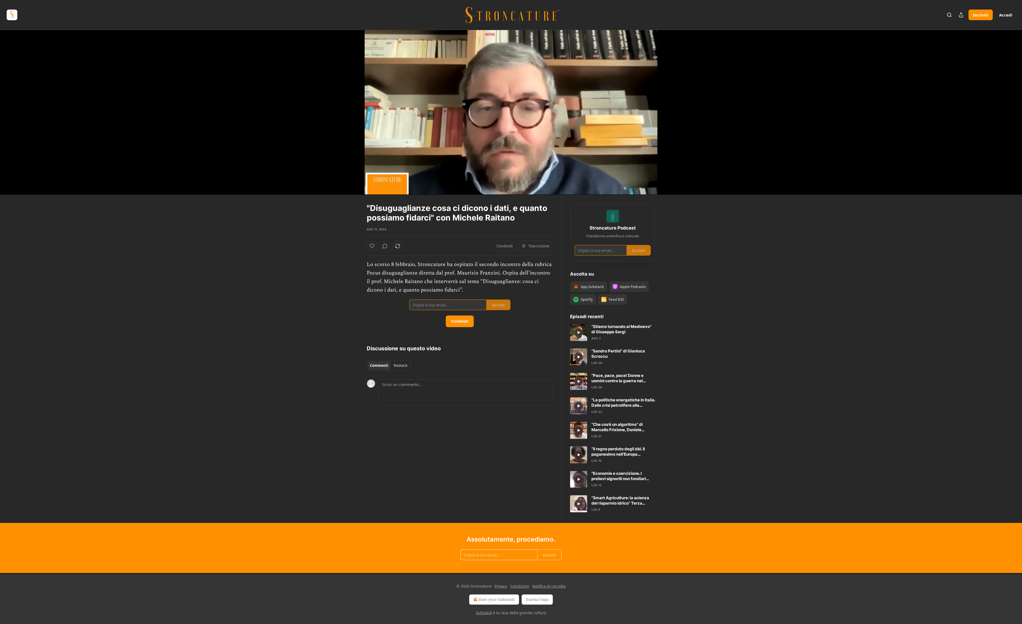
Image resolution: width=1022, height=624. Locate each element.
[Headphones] (354, 118)
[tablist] (389, 365)
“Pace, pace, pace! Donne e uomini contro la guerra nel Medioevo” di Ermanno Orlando (621, 378)
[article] (612, 332)
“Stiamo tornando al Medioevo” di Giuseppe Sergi (621, 329)
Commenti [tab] (379, 365)
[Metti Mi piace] (372, 246)
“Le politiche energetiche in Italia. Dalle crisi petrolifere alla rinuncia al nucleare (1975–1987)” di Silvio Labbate (623, 402)
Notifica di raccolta (549, 586)
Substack (484, 612)
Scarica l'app (537, 599)
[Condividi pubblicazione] (961, 15)
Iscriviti (980, 15)
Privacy (500, 586)
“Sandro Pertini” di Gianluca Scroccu (618, 353)
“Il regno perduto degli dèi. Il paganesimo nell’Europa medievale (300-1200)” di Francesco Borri (618, 451)
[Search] (949, 15)
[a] (578, 332)
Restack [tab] (400, 365)
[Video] (354, 106)
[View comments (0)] (668, 112)
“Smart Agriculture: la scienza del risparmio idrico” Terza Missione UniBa (620, 500)
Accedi (1005, 15)
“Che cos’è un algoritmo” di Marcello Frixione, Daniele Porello (617, 427)
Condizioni (519, 586)
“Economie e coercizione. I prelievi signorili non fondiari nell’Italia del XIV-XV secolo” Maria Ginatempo (618, 476)
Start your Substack (496, 599)
